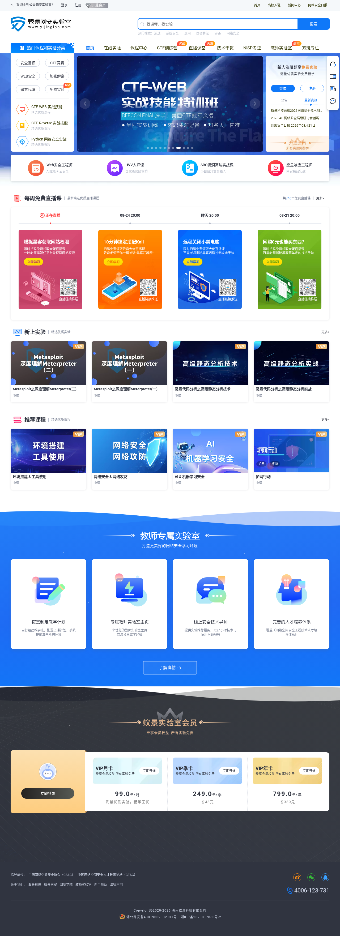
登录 (64, 5)
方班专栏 (310, 47)
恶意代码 (27, 89)
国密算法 (202, 33)
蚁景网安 (50, 885)
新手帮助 (100, 885)
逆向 (187, 33)
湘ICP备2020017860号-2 (201, 917)
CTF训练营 (167, 47)
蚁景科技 (34, 885)
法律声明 (116, 885)
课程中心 (138, 47)
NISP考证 (252, 47)
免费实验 (57, 89)
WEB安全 (28, 76)
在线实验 (112, 47)
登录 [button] (283, 88)
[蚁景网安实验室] (42, 24)
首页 (257, 5)
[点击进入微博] (297, 877)
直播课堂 (197, 47)
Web (218, 33)
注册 (78, 5)
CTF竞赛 (57, 63)
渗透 (157, 33)
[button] (85, 103)
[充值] (333, 76)
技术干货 (225, 47)
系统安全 (172, 33)
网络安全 (233, 33)
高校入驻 (274, 5)
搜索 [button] (313, 24)
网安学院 (66, 885)
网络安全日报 (317, 5)
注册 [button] (312, 88)
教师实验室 (281, 47)
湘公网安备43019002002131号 (151, 917)
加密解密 (57, 76)
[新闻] (333, 89)
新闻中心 (294, 5)
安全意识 (27, 63)
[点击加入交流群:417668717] (325, 877)
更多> (320, 198)
